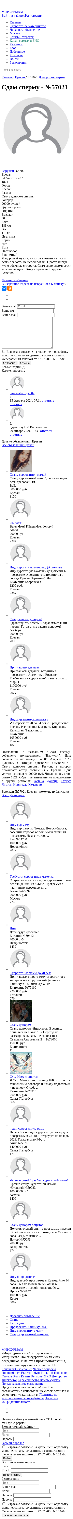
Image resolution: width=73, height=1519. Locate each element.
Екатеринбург (30, 1372)
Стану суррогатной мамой (28, 474)
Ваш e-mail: (9, 1486)
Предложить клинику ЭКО (28, 1327)
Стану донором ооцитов (26, 1225)
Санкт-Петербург (22, 37)
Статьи (14, 1319)
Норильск (20, 784)
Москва (15, 33)
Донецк (52, 781)
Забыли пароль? (13, 1443)
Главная (15, 22)
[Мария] (21, 663)
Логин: (6, 1434)
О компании (23, 1369)
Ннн (13, 928)
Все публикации (13, 795)
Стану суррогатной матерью (29, 1334)
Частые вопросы (44, 1369)
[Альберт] (21, 615)
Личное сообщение (15, 280)
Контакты (16, 55)
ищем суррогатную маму (27, 1128)
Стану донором (20, 1025)
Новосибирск (11, 1372)
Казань (25, 1376)
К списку (57, 284)
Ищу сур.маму (20, 824)
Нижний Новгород (54, 1372)
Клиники (16, 44)
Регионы (37, 1376)
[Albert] (21, 519)
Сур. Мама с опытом (24, 1076)
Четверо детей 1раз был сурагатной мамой (39, 1180)
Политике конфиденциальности (30, 1400)
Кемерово (35, 784)
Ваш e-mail (9, 306)
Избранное (17, 51)
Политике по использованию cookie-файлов (29, 1396)
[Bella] (21, 471)
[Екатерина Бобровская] (21, 563)
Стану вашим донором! (26, 619)
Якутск (7, 784)
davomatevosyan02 (22, 393)
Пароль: (7, 1439)
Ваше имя (8, 310)
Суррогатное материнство (28, 26)
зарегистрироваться (15, 1515)
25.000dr (15, 522)
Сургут (66, 781)
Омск (16, 1376)
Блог (13, 48)
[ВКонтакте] (4, 288)
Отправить (9, 363)
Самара (7, 1376)
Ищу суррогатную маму (26, 1330)
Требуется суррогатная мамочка (32, 876)
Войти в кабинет (13, 15)
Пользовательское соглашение (22, 1383)
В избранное (10, 284)
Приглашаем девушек (25, 667)
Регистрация (33, 15)
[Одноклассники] (9, 288)
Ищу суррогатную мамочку (29, 719)
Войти (14, 59)
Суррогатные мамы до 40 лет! (30, 973)
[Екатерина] (21, 715)
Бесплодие (17, 1323)
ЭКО (47, 1376)
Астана (39, 781)
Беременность (28, 1380)
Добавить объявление (25, 29)
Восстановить (11, 1474)
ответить (48, 400)
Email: (6, 1470)
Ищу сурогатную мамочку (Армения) (36, 567)
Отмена (25, 363)
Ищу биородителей (23, 1276)
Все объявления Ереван (18, 445)
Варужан (8, 171)
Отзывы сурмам (49, 1380)
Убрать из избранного (35, 284)
